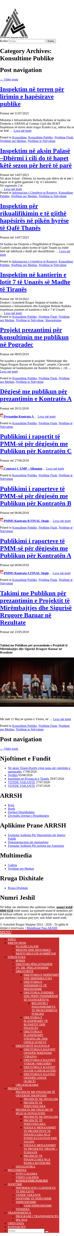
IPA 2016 (21, 1219)
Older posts (9, 79)
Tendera (23, 1209)
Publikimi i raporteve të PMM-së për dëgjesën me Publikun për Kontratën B (35, 496)
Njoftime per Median (13, 141)
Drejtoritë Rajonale (33, 1045)
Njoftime (15, 1184)
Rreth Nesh (17, 942)
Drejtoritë (24, 971)
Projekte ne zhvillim (41, 1099)
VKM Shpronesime (38, 1205)
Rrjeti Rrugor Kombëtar (36, 953)
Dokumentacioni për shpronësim (28, 842)
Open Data (16, 1223)
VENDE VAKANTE (21, 782)
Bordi (11, 808)
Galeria (12, 865)
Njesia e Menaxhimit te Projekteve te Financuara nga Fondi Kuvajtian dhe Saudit (40, 1134)
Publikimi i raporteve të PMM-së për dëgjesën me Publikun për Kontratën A (35, 548)
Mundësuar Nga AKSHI (42, 928)
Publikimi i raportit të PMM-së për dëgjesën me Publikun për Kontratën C (36, 443)
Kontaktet (17, 1227)
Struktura (17, 957)
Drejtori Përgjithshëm (21, 812)
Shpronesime (26, 1202)
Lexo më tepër (23, 130)
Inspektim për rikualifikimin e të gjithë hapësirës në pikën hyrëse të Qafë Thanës (34, 216)
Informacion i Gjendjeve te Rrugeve (34, 192)
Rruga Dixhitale (18, 888)
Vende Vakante (28, 1195)
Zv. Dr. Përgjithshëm (32, 967)
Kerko (4, 41)
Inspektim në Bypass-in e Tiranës (28, 778)
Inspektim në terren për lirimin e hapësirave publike (32, 96)
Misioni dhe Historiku (33, 950)
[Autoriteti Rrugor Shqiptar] (14, 37)
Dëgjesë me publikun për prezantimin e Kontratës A (36, 395)
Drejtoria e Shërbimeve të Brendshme (35, 985)
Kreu (11, 805)
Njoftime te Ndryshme (41, 141)
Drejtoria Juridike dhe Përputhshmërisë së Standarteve (41, 996)
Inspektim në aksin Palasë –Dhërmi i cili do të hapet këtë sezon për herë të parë (36, 158)
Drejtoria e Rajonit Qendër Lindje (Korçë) (39, 1078)
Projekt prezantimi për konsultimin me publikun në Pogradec (34, 337)
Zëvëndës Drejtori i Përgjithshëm (28, 815)
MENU (5, 932)
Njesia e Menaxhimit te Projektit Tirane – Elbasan (40, 1149)
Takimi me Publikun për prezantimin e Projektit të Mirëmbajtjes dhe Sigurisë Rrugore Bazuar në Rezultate (36, 608)
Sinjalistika (25, 1166)
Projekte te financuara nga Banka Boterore (37, 1159)
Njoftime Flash (63, 137)
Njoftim (13, 775)
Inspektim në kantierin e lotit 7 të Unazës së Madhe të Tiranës (35, 282)
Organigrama (27, 1084)
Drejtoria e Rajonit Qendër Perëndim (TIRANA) (39, 1053)
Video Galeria (27, 1177)
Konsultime (19, 137)
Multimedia (17, 1170)
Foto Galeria (26, 1173)
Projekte (15, 1088)
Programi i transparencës (37, 1216)
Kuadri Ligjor (27, 946)
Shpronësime (53, 320)
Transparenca (19, 1212)
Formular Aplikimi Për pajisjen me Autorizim (36, 845)
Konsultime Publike (40, 137)
